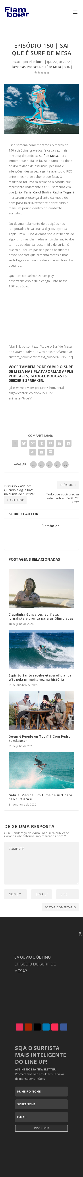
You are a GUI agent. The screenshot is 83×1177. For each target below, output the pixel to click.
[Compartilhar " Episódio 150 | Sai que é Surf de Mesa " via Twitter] (23, 443)
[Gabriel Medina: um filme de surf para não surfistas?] (42, 770)
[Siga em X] (37, 1027)
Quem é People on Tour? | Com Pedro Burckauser (40, 738)
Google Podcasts (49, 376)
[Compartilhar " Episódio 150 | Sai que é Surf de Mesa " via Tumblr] (41, 443)
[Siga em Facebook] (63, 1027)
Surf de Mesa (51, 67)
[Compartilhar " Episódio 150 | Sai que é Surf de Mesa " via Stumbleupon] (32, 452)
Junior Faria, (23, 192)
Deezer (15, 380)
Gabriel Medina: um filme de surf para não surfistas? (40, 797)
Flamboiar (36, 62)
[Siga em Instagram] (19, 1027)
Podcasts (33, 67)
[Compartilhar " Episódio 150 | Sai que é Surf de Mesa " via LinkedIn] (59, 443)
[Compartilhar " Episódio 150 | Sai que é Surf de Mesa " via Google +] (32, 443)
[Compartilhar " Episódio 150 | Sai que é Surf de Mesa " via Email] (41, 452)
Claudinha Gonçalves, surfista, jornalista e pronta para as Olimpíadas (41, 616)
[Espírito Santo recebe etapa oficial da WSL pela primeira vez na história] (42, 649)
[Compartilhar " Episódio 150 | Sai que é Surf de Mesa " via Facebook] (15, 443)
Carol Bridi (41, 192)
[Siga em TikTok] (54, 1027)
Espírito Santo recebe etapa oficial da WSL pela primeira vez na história (40, 677)
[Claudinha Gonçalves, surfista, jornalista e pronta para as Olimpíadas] (42, 588)
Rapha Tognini (63, 192)
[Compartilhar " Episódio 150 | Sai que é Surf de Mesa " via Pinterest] (50, 443)
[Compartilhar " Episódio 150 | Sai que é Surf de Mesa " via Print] (50, 452)
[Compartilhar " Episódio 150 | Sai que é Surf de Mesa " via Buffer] (68, 443)
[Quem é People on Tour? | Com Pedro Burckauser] (42, 710)
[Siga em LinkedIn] (46, 1027)
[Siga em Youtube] (28, 1027)
